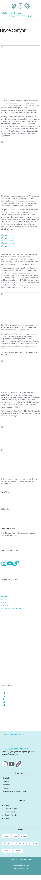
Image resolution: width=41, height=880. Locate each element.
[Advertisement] (20, 632)
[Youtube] (20, 6)
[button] (20, 248)
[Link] (27, 6)
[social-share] (21, 693)
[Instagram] (13, 6)
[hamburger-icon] (36, 11)
